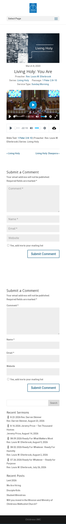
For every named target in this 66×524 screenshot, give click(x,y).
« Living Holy (13, 153)
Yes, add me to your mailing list (26, 245)
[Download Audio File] (54, 128)
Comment (12, 305)
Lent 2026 (11, 480)
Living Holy (23, 80)
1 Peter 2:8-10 (49, 80)
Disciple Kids (13, 490)
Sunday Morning (40, 84)
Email (10, 353)
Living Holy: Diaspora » (47, 153)
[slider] (18, 116)
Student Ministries (16, 495)
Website (11, 366)
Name (10, 339)
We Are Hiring (14, 485)
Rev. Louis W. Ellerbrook (38, 76)
